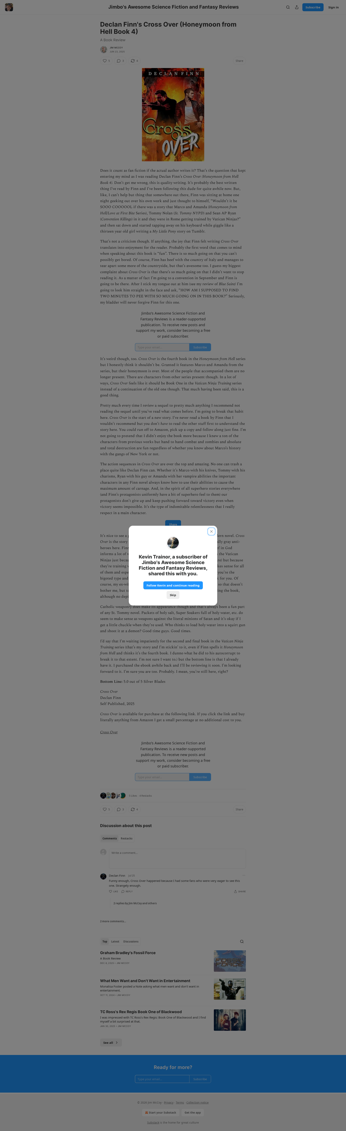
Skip (173, 595)
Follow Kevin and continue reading (173, 585)
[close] (211, 531)
